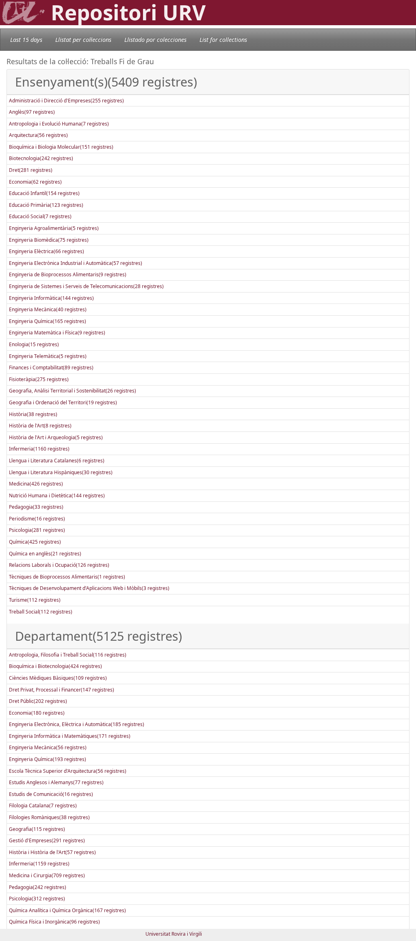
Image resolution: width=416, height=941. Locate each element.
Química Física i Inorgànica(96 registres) (54, 921)
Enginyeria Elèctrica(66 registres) (46, 251)
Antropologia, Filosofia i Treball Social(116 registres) (67, 654)
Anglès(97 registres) (32, 111)
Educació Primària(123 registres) (46, 205)
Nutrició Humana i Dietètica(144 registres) (57, 495)
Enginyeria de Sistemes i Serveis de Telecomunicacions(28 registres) (86, 286)
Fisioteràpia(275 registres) (39, 379)
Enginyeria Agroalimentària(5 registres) (54, 228)
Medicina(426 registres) (36, 483)
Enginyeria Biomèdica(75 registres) (49, 239)
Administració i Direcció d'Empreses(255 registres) (66, 100)
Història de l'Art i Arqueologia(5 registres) (56, 437)
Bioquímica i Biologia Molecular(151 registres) (61, 146)
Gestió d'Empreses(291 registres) (47, 840)
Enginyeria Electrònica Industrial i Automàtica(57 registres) (75, 263)
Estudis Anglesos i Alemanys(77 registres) (56, 782)
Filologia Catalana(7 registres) (43, 805)
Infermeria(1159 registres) (39, 863)
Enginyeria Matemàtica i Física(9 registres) (57, 332)
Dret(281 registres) (30, 170)
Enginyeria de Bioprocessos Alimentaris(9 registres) (67, 274)
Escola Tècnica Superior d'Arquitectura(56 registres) (67, 771)
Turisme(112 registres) (35, 599)
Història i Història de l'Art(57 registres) (52, 852)
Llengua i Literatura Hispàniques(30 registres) (61, 472)
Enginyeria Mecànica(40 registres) (48, 309)
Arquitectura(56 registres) (38, 135)
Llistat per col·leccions (83, 39)
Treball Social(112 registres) (40, 611)
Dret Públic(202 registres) (38, 701)
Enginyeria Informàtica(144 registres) (51, 298)
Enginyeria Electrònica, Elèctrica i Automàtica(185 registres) (76, 724)
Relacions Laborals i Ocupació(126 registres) (59, 565)
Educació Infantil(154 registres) (44, 193)
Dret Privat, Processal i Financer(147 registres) (61, 689)
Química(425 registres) (35, 541)
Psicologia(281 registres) (37, 530)
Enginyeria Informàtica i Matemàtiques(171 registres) (69, 736)
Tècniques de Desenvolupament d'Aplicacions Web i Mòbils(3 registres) (89, 588)
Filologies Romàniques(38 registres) (49, 817)
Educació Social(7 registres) (40, 216)
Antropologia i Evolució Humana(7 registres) (59, 123)
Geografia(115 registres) (37, 829)
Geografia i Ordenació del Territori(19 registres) (63, 402)
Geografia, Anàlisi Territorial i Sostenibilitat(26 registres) (72, 390)
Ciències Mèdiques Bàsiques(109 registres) (58, 677)
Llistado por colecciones (155, 39)
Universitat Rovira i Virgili (173, 933)
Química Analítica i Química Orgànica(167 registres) (67, 910)
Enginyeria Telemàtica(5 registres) (48, 356)
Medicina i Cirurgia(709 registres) (47, 875)
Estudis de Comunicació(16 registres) (51, 794)
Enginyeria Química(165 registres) (47, 321)
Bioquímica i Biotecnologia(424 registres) (55, 666)
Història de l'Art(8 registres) (40, 425)
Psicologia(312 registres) (37, 898)
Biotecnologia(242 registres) (41, 158)
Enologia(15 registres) (34, 344)
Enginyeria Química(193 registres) (47, 759)
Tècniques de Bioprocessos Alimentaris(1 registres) (67, 576)
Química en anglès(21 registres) (45, 553)
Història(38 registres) (33, 414)
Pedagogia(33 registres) (36, 506)
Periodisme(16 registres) (37, 518)
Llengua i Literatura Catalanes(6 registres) (56, 460)
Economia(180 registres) (37, 712)
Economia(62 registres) (35, 181)
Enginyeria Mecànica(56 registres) (48, 747)
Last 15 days (26, 39)
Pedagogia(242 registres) (37, 887)
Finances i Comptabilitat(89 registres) (51, 367)
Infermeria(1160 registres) (39, 448)
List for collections (223, 39)
